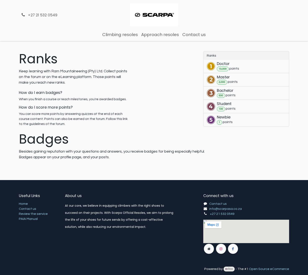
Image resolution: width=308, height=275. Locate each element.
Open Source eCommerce (269, 269)
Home (23, 203)
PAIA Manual (28, 219)
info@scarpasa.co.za (225, 208)
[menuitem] (120, 34)
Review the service (33, 213)
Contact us (27, 208)
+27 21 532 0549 (222, 213)
